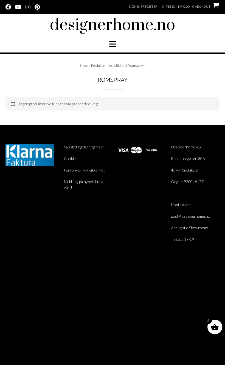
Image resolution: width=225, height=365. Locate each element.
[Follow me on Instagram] (28, 6)
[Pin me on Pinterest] (37, 6)
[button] (112, 44)
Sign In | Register (143, 6)
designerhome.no (112, 25)
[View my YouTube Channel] (18, 6)
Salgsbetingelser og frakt (84, 147)
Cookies (71, 158)
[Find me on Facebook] (8, 6)
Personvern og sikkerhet (84, 170)
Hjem (84, 65)
